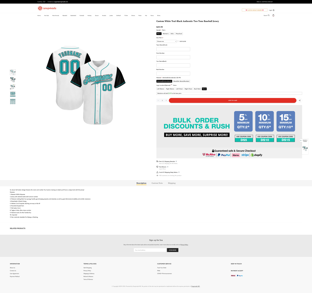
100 (160, 175)
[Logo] (48, 8)
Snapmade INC (195, 286)
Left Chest (179, 89)
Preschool (179, 33)
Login (270, 10)
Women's (166, 33)
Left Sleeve (160, 89)
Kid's (172, 33)
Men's (159, 33)
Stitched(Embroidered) (164, 81)
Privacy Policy (184, 244)
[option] (85, 85)
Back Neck (197, 89)
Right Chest (188, 89)
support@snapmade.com (61, 2)
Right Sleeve (170, 89)
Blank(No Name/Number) (181, 81)
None (204, 89)
